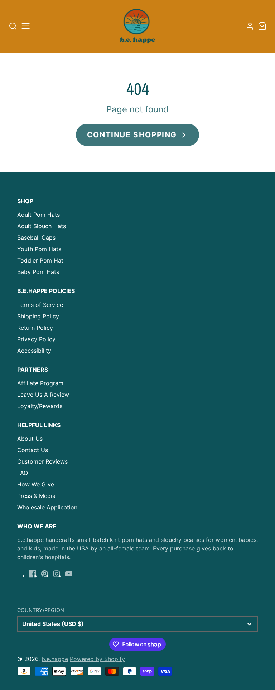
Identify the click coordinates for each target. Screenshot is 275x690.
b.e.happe (55, 658)
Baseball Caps (36, 237)
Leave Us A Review (43, 394)
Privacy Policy (36, 339)
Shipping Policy (38, 316)
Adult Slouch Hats (41, 226)
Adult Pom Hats (38, 214)
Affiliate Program (40, 383)
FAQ (22, 472)
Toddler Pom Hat (40, 260)
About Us (30, 438)
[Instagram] (57, 574)
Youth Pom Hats (39, 249)
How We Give (35, 484)
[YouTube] (69, 574)
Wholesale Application (47, 507)
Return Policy (35, 327)
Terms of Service (40, 304)
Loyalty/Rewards (39, 406)
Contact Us (32, 450)
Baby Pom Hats (38, 271)
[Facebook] (33, 574)
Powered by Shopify (97, 658)
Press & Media (36, 495)
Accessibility (34, 350)
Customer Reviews (42, 461)
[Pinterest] (45, 574)
